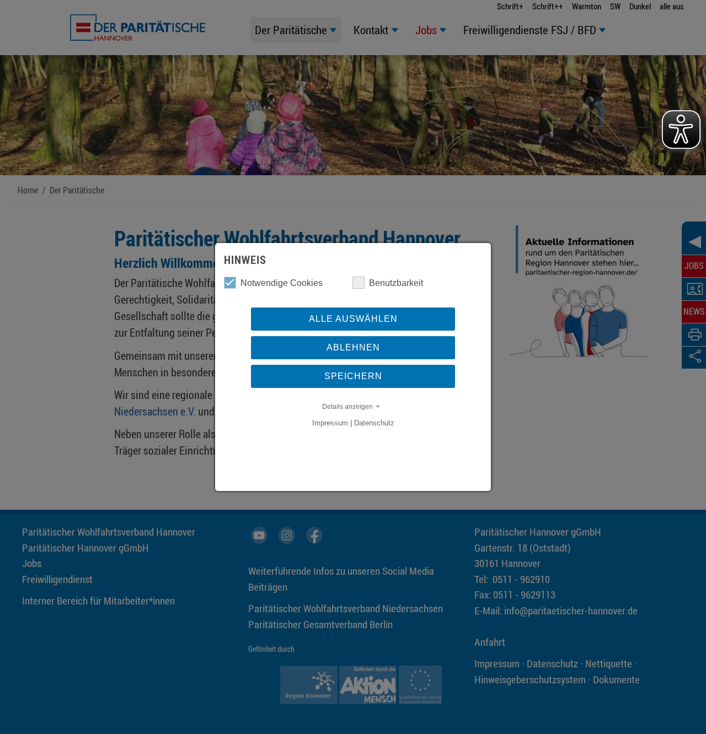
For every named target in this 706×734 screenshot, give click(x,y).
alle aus (672, 6)
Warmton (586, 6)
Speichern (353, 376)
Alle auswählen (353, 318)
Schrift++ (547, 6)
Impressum (330, 423)
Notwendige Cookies (281, 283)
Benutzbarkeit (396, 283)
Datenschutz (374, 423)
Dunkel (640, 6)
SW (615, 6)
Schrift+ (510, 6)
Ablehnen (353, 347)
